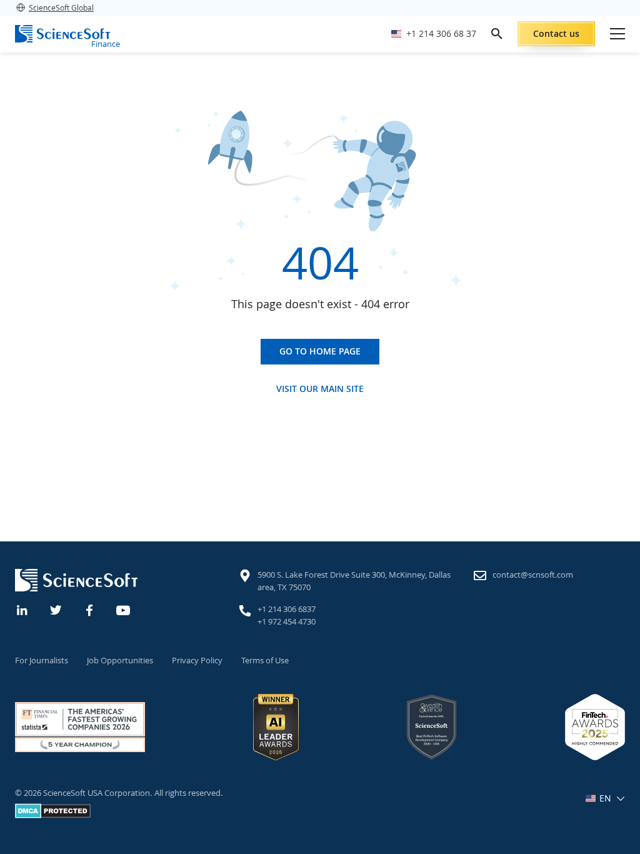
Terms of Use (265, 660)
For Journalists (41, 660)
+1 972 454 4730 (287, 621)
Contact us (556, 33)
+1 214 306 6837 (287, 609)
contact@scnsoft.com (532, 574)
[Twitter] (56, 608)
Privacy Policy (197, 660)
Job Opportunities (120, 660)
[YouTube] (123, 608)
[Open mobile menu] (617, 33)
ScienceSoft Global (61, 8)
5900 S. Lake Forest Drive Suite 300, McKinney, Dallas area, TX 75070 (354, 581)
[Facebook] (90, 608)
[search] (497, 33)
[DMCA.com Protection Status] (53, 815)
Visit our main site (320, 388)
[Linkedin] (22, 608)
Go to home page (320, 351)
